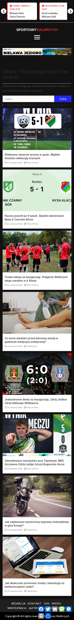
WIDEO (56, 603)
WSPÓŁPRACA (16, 608)
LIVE (46, 603)
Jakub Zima (32, 346)
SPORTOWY (37, 30)
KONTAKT (34, 603)
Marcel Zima (32, 162)
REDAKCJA (18, 603)
